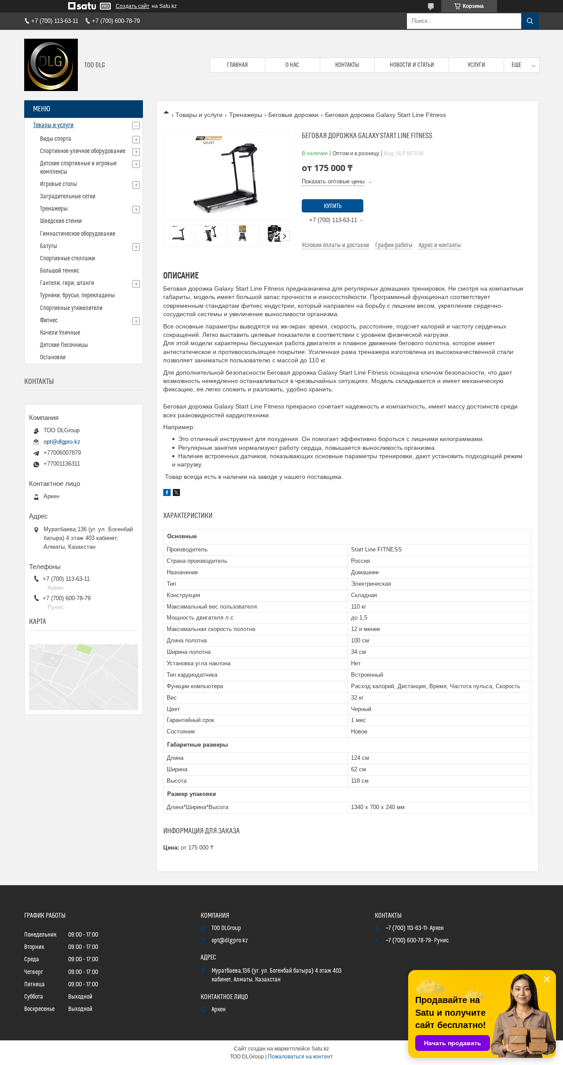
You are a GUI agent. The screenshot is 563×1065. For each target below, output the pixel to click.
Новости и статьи (412, 65)
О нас (292, 65)
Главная (237, 65)
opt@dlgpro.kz (62, 441)
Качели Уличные (60, 332)
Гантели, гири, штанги (67, 283)
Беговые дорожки (293, 114)
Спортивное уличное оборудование (82, 151)
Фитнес (49, 320)
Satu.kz (320, 1049)
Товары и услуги (199, 114)
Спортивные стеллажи (67, 258)
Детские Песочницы (64, 345)
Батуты (48, 246)
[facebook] (167, 493)
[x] (176, 493)
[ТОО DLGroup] (51, 65)
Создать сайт (133, 6)
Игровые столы (58, 184)
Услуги (476, 65)
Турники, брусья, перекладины (77, 295)
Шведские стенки (61, 221)
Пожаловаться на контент (300, 1057)
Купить (333, 206)
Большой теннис (59, 270)
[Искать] (530, 21)
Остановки (53, 357)
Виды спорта (55, 138)
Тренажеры (245, 114)
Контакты (347, 65)
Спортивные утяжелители (71, 308)
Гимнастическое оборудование (77, 233)
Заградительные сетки (67, 196)
